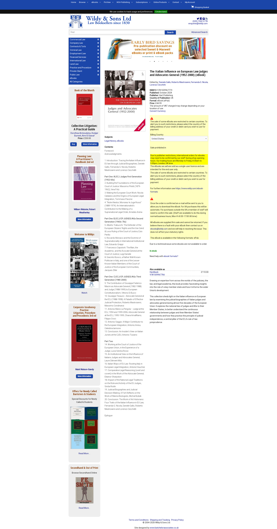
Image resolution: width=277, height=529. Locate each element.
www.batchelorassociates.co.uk (164, 528)
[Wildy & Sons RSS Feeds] (207, 18)
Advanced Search (199, 32)
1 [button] (150, 61)
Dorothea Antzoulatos (81, 133)
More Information (90, 144)
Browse (82, 2)
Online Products (160, 2)
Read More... (84, 508)
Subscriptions (142, 2)
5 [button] (167, 61)
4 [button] (163, 61)
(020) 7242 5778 (200, 21)
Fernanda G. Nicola (199, 82)
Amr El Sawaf (88, 136)
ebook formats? (171, 256)
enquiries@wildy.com (198, 23)
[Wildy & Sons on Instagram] (204, 18)
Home (73, 2)
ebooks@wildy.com (159, 229)
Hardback (154, 272)
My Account (190, 2)
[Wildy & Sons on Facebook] (201, 18)
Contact (176, 2)
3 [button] (158, 61)
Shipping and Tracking (160, 520)
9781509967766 (157, 275)
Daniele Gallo (165, 82)
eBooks (94, 2)
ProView (107, 2)
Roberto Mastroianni (181, 82)
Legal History (110, 141)
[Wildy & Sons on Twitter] (198, 18)
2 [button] (154, 61)
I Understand (161, 12)
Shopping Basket (201, 7)
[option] (156, 48)
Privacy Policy (177, 520)
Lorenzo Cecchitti (158, 85)
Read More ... (84, 453)
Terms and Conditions (139, 520)
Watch (84, 293)
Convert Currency (158, 111)
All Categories (76, 81)
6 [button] (171, 61)
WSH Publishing (123, 2)
